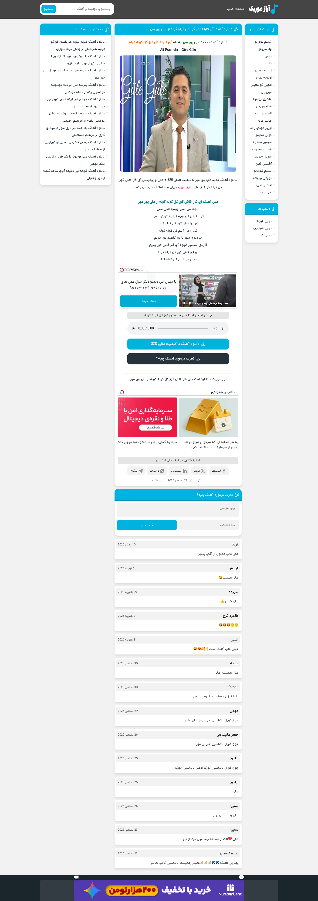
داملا (269, 63)
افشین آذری (263, 185)
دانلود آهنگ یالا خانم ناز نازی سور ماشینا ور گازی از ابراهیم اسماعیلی (75, 131)
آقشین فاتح (263, 164)
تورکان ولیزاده (262, 178)
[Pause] (183, 303)
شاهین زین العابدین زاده (263, 110)
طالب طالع (265, 121)
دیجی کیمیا (264, 235)
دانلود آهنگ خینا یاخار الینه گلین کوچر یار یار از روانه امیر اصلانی (76, 103)
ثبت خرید (149, 301)
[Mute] (190, 303)
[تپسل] (121, 269)
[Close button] (241, 877)
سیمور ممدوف (262, 142)
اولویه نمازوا (263, 77)
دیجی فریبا (264, 221)
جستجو (49, 9)
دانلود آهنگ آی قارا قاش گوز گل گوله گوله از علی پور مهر (190, 29)
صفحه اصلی (235, 9)
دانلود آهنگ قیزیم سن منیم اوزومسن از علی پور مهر (74, 74)
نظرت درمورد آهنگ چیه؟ (175, 358)
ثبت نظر (147, 525)
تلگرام (133, 471)
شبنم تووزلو (263, 42)
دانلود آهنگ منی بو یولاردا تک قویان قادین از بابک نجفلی (74, 160)
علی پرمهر (265, 192)
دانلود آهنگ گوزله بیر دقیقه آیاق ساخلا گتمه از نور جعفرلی (74, 174)
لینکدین (176, 471)
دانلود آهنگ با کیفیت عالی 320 (175, 344)
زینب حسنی (263, 70)
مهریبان (266, 92)
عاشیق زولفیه (262, 99)
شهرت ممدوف (262, 149)
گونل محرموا (263, 135)
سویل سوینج (263, 156)
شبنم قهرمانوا (262, 171)
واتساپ (154, 471)
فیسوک (216, 471)
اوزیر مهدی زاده (261, 128)
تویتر (196, 471)
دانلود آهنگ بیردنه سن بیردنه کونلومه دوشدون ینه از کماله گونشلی (78, 88)
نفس (268, 56)
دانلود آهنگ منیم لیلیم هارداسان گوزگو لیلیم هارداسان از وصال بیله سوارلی (78, 45)
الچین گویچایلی (261, 85)
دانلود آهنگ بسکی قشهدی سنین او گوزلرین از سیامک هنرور (75, 146)
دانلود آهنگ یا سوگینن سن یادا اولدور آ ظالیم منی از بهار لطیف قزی (78, 60)
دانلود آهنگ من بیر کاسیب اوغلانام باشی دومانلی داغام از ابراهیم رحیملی (77, 117)
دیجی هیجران (262, 228)
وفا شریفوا (265, 49)
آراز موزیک (183, 187)
